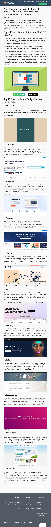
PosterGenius (11, 433)
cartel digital (11, 486)
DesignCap (9, 181)
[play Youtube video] (25, 79)
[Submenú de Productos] (25, 1)
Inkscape (8, 253)
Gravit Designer (11, 395)
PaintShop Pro (10, 325)
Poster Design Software (22, 32)
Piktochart (9, 145)
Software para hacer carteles (37, 486)
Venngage (9, 218)
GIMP (7, 360)
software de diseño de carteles (36, 25)
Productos (23, 1)
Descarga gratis (43, 4)
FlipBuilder (9, 106)
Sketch (7, 289)
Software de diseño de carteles (22, 486)
